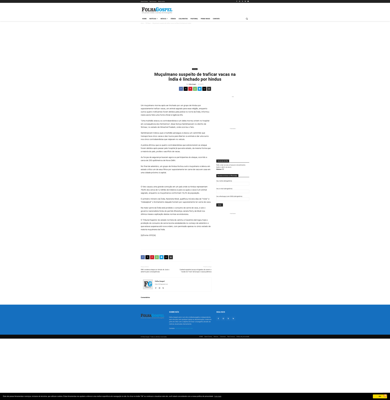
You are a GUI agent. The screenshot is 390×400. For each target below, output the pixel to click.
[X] (242, 1)
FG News (148, 23)
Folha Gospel (192, 84)
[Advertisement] (210, 10)
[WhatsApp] (195, 89)
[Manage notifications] (385, 395)
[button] (246, 18)
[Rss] (233, 319)
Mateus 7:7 (220, 169)
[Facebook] (237, 1)
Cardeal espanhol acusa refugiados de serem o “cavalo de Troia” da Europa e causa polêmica (195, 271)
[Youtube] (248, 1)
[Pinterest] (190, 89)
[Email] (204, 89)
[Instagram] (239, 1)
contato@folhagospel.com (184, 328)
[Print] (209, 89)
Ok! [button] (380, 396)
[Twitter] (228, 319)
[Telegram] (200, 89)
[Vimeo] (245, 1)
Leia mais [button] (217, 396)
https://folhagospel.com (161, 284)
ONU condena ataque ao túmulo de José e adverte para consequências (155, 271)
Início (142, 23)
